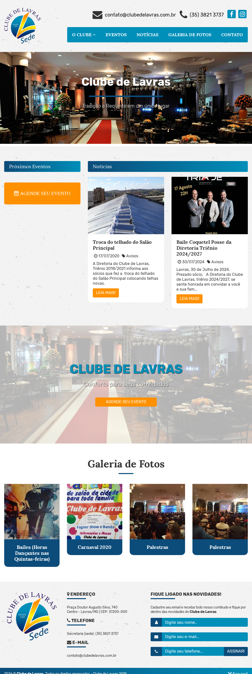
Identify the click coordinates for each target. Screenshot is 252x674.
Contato (232, 34)
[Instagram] (242, 14)
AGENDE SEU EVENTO (126, 401)
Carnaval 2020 (94, 547)
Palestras (157, 547)
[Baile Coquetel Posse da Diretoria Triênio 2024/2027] (210, 205)
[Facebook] (231, 14)
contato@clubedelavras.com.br (140, 15)
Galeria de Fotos (189, 34)
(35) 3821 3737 (207, 15)
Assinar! (236, 651)
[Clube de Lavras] (22, 25)
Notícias (147, 34)
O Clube (82, 34)
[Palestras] (157, 511)
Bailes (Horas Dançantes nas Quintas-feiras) (32, 553)
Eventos (116, 34)
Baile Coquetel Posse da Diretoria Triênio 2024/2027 (203, 248)
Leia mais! (106, 292)
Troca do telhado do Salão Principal (122, 245)
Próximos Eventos (29, 166)
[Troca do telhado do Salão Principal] (126, 205)
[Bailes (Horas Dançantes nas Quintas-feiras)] (32, 511)
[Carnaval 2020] (94, 511)
